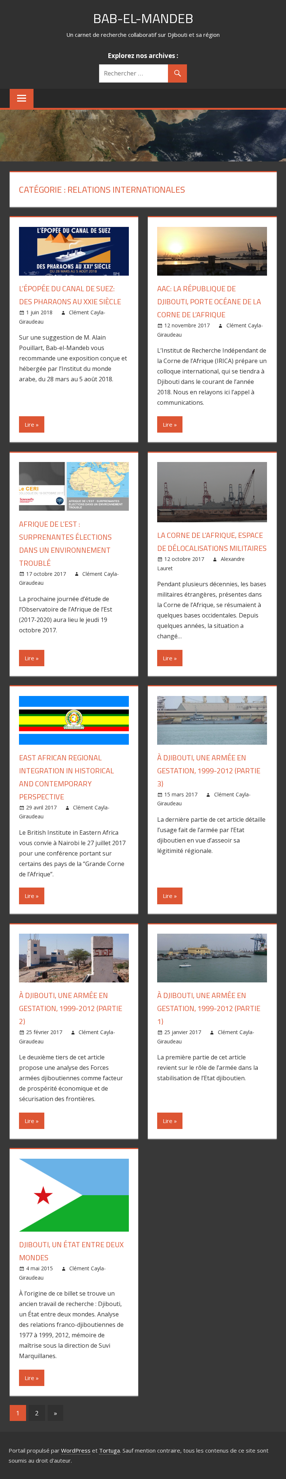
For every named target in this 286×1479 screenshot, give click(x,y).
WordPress (75, 1450)
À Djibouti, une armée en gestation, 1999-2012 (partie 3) (208, 770)
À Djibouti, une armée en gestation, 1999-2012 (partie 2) (70, 1008)
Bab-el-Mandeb (143, 18)
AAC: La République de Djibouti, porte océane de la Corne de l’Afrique (209, 301)
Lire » (32, 424)
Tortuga (109, 1450)
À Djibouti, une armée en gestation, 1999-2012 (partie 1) (208, 1008)
